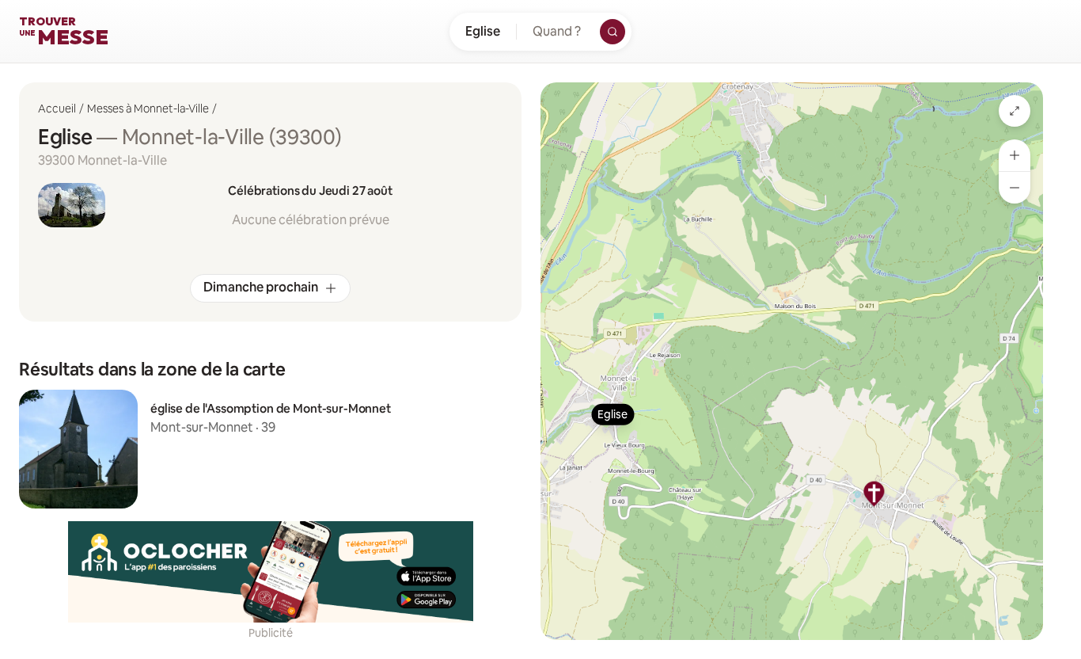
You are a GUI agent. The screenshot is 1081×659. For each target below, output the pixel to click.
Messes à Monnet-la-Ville (148, 108)
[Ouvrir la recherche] (612, 31)
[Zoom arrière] (1014, 188)
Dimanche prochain (260, 287)
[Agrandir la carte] (1014, 111)
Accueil (57, 108)
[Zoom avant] (1014, 155)
